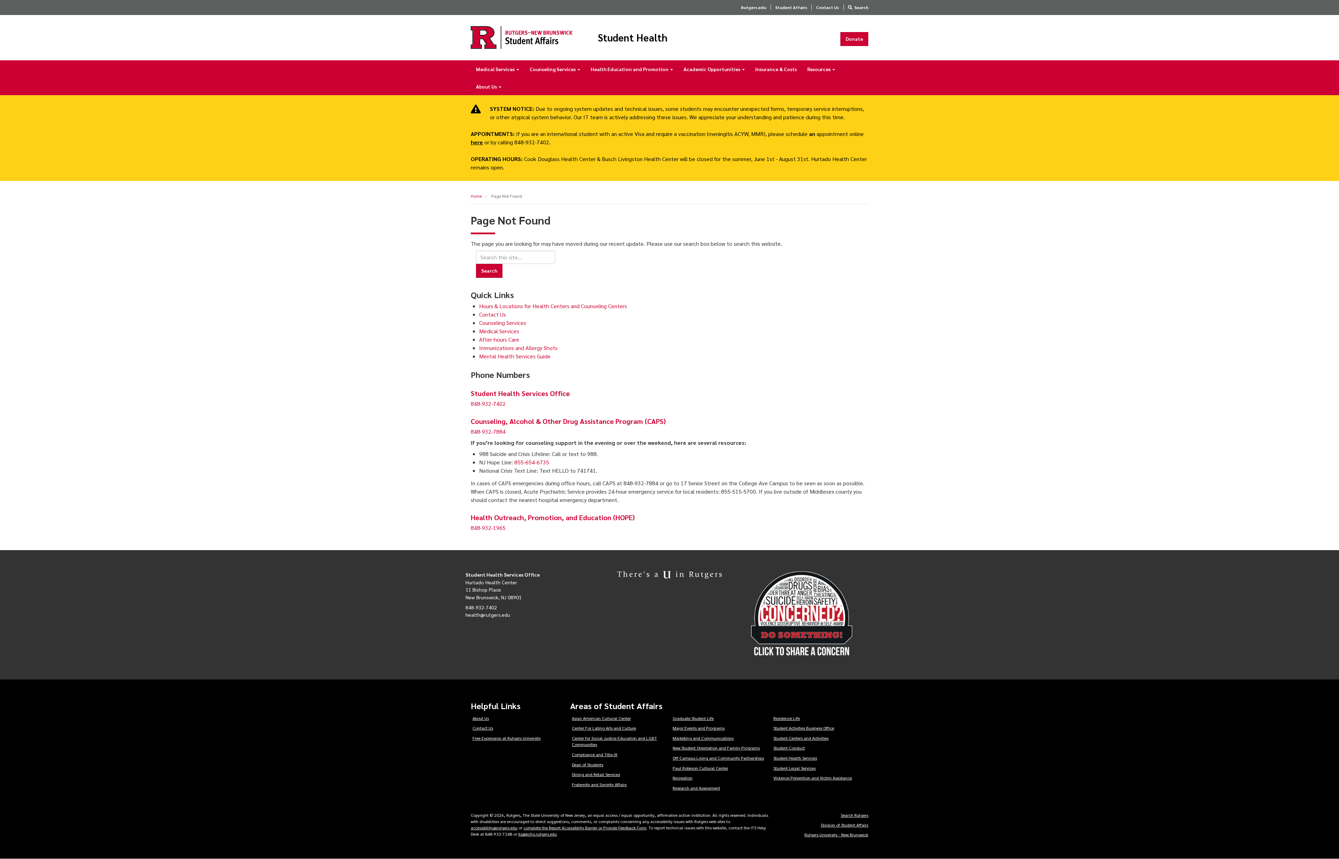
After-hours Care (499, 339)
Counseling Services (553, 69)
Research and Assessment (696, 788)
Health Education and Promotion (630, 69)
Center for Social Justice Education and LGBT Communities (614, 741)
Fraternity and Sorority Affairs (599, 784)
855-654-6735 (531, 462)
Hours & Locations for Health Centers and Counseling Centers (553, 306)
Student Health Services (795, 758)
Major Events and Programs (699, 728)
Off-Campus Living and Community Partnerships (718, 758)
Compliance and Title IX (595, 754)
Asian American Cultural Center (601, 718)
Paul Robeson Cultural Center (700, 768)
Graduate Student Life (693, 718)
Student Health (632, 37)
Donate (854, 39)
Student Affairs (791, 7)
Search (861, 7)
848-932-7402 (488, 403)
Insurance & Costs (776, 69)
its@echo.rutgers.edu (537, 834)
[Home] (522, 37)
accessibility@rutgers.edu (494, 827)
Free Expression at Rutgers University (506, 738)
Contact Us (827, 7)
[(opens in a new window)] (812, 613)
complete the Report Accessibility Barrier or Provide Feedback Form (584, 827)
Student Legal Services (794, 768)
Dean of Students (587, 764)
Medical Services (496, 69)
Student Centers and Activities (801, 738)
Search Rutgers (854, 815)
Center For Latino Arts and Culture (604, 728)
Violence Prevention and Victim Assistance (812, 778)
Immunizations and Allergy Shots (518, 347)
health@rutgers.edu (488, 614)
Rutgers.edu (753, 7)
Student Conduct (789, 748)
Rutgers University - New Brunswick (836, 834)
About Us (487, 86)
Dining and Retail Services (596, 774)
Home (476, 196)
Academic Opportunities (712, 69)
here (477, 142)
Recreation (683, 778)
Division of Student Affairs (844, 825)
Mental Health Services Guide (515, 356)
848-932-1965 (488, 527)
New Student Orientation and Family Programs (716, 748)
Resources (819, 69)
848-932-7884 (488, 431)
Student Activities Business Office (803, 728)
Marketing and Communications (703, 738)
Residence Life (786, 718)
